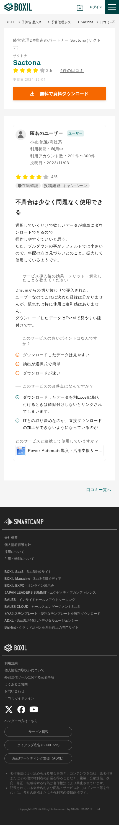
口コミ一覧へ (98, 489)
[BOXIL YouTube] (33, 709)
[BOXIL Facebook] (21, 709)
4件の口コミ (72, 71)
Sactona (27, 62)
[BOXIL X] (8, 709)
